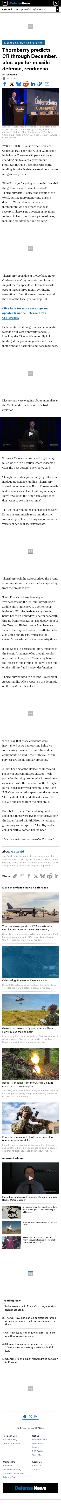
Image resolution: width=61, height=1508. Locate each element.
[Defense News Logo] (20, 3)
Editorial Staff (9, 1477)
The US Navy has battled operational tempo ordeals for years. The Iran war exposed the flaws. (30, 1321)
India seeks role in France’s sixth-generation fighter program (30, 1307)
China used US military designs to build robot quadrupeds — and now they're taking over (40, 1210)
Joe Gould (11, 74)
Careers (36, 1469)
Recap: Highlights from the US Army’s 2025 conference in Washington (27, 1084)
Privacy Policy (10, 1439)
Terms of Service (11, 1443)
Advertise (7, 1465)
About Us (36, 1465)
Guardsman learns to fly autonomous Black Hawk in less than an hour (27, 1030)
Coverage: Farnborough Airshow (29, 9)
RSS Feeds (37, 1451)
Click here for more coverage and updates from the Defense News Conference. (25, 313)
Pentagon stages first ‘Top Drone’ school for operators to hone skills (28, 1138)
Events (35, 1447)
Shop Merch (38, 1455)
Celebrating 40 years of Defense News (24, 980)
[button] (30, 433)
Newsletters (38, 1443)
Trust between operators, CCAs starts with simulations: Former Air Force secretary (27, 927)
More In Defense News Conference (25, 887)
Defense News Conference (23, 42)
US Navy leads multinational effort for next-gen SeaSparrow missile (30, 1334)
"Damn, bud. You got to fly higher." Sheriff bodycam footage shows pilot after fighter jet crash (38, 1240)
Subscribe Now (39, 1439)
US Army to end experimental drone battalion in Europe (31, 1360)
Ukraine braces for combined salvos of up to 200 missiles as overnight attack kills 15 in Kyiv (31, 1347)
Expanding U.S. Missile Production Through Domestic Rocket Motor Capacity (29, 1198)
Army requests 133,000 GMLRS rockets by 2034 (39, 1223)
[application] (30, 434)
